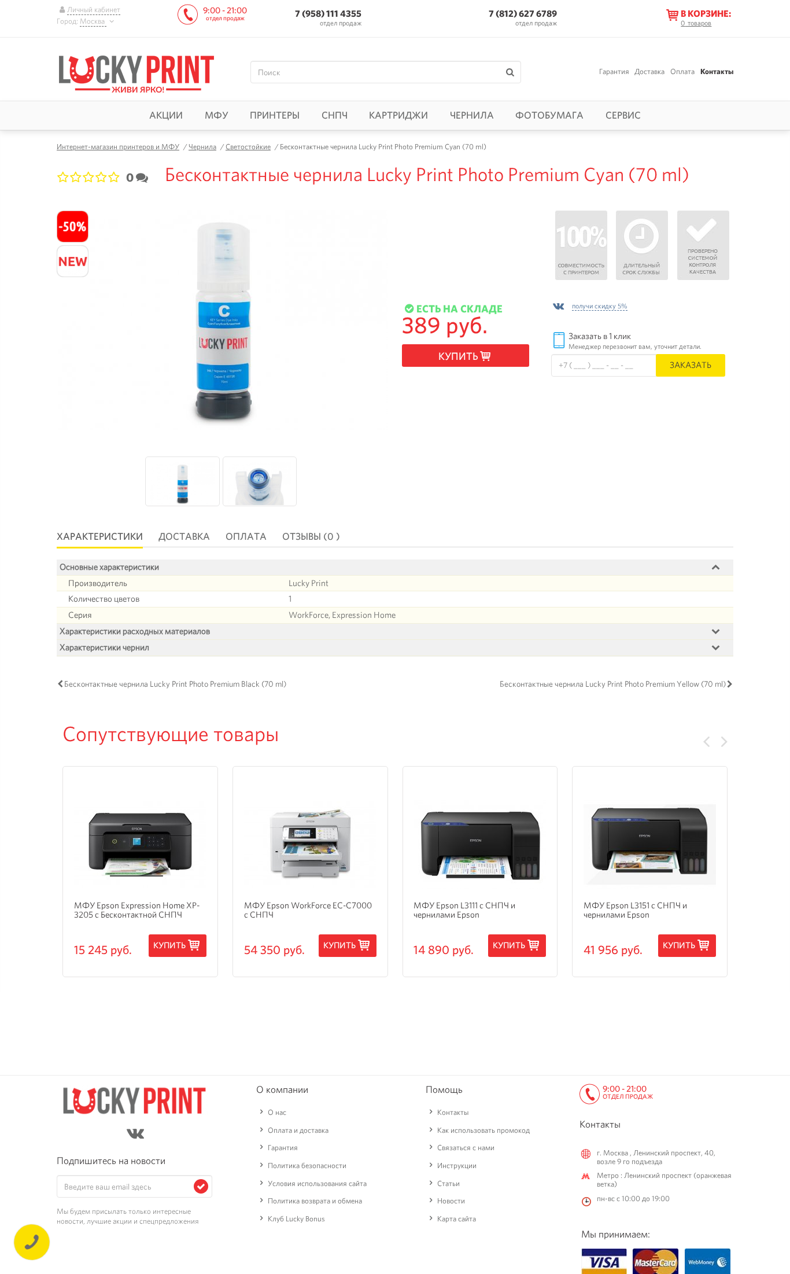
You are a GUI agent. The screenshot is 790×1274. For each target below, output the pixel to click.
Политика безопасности (307, 1165)
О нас (277, 1112)
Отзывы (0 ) (311, 536)
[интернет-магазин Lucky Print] (136, 72)
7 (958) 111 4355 (328, 14)
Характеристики (100, 536)
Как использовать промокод (483, 1130)
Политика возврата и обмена (315, 1201)
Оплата (682, 71)
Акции (166, 115)
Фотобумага (549, 115)
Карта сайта (456, 1219)
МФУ (216, 115)
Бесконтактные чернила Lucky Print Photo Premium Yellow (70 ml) (613, 684)
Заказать (690, 364)
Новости (451, 1201)
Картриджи (398, 115)
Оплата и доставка (298, 1130)
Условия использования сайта (317, 1183)
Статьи (448, 1183)
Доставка (649, 71)
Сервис (623, 115)
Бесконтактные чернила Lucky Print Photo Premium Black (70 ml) (175, 684)
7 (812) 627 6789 (523, 14)
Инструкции (457, 1165)
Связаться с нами (465, 1148)
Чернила (472, 115)
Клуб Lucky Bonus (296, 1219)
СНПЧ (335, 115)
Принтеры (275, 115)
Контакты (716, 71)
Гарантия (614, 71)
